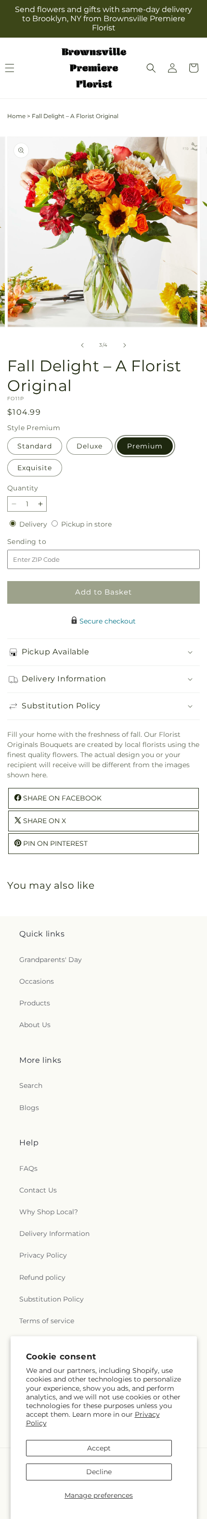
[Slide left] (82, 345)
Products (34, 1003)
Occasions (36, 981)
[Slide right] (124, 345)
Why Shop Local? (48, 1211)
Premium (145, 446)
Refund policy (42, 1277)
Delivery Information (54, 1233)
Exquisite (34, 467)
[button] (151, 68)
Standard (34, 446)
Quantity (22, 488)
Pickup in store (86, 524)
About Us (35, 1024)
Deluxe (90, 446)
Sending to (41, 542)
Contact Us (38, 1190)
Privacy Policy (43, 1255)
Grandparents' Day (50, 959)
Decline (99, 1471)
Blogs (29, 1107)
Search (30, 1085)
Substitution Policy (51, 1299)
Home (16, 116)
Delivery (34, 524)
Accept (99, 1448)
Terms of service (46, 1320)
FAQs (28, 1168)
